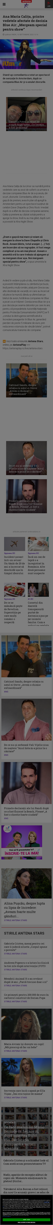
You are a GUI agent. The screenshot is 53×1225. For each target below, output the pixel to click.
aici (3, 1206)
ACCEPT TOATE (26, 1219)
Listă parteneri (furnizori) (7, 1216)
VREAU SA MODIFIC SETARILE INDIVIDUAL (26, 1222)
